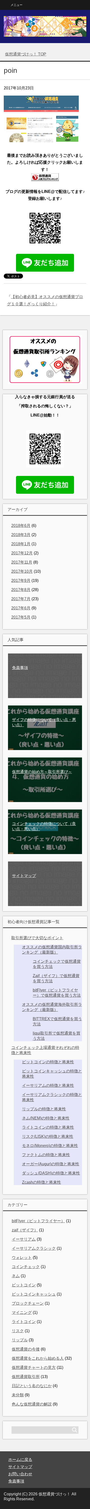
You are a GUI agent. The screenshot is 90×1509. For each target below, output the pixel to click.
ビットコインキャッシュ (34, 1294)
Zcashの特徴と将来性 (41, 1182)
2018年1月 (20, 544)
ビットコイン (24, 1285)
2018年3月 (20, 535)
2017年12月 (22, 553)
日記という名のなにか (32, 1386)
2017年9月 (20, 580)
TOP (25, 54)
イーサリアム (24, 1239)
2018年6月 (20, 525)
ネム (16, 1276)
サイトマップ (20, 1467)
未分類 (18, 1395)
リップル (20, 1340)
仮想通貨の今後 (26, 1349)
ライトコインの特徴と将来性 (48, 1127)
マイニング (22, 1312)
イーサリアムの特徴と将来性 (48, 1085)
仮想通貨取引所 (26, 1377)
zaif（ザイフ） (25, 1230)
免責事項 (16, 1481)
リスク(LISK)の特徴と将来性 (47, 1136)
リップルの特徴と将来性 (44, 1109)
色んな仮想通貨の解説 (32, 1404)
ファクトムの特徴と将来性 (46, 1155)
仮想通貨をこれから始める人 (38, 1358)
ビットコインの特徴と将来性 (48, 1062)
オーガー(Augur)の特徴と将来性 (50, 1164)
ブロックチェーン (28, 1303)
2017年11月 (21, 562)
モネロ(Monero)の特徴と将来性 (50, 1146)
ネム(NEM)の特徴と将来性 (46, 1118)
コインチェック (26, 1267)
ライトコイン (24, 1322)
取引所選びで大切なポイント (37, 938)
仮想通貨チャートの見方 (34, 1367)
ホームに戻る (20, 1459)
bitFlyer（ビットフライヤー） (38, 1221)
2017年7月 (20, 599)
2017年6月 (20, 608)
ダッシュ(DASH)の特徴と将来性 (51, 1173)
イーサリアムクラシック (34, 1248)
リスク (18, 1331)
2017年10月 (22, 571)
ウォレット (22, 1257)
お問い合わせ (20, 1474)
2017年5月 (20, 617)
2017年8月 (20, 590)
